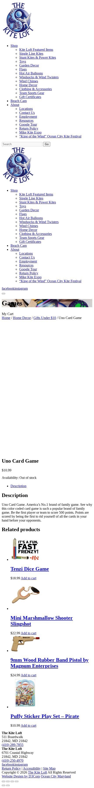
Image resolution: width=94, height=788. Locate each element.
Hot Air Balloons (31, 73)
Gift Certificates (30, 97)
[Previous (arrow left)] (3, 785)
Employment (28, 116)
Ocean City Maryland (56, 776)
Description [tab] (18, 486)
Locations (26, 109)
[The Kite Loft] (18, 38)
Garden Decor (29, 65)
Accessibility (32, 768)
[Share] (12, 781)
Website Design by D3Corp (21, 776)
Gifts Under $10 (44, 318)
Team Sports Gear (31, 93)
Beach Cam (18, 101)
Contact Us (27, 113)
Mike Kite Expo (30, 132)
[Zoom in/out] (3, 781)
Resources (26, 120)
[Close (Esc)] (16, 781)
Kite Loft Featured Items (36, 49)
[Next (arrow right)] (8, 785)
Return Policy (28, 128)
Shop (14, 46)
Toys (22, 61)
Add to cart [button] (28, 578)
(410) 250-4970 (12, 760)
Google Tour (28, 124)
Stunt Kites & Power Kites (37, 57)
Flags (23, 69)
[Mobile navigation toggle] (3, 293)
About (14, 105)
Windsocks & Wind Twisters (39, 77)
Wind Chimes (28, 81)
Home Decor (28, 85)
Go (47, 144)
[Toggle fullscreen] (8, 781)
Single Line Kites (31, 53)
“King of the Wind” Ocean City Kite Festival (50, 136)
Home (6, 318)
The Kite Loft (37, 772)
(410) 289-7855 (12, 745)
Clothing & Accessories (35, 89)
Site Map (49, 768)
